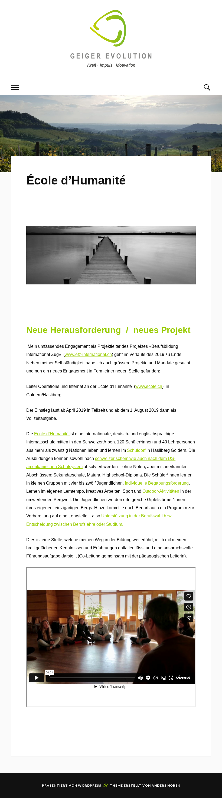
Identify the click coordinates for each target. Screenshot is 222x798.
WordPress (89, 785)
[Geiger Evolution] (111, 63)
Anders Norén (166, 785)
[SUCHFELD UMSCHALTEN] (207, 87)
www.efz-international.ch (88, 354)
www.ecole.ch (148, 386)
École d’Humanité (76, 180)
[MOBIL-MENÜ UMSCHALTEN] (15, 87)
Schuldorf (136, 450)
